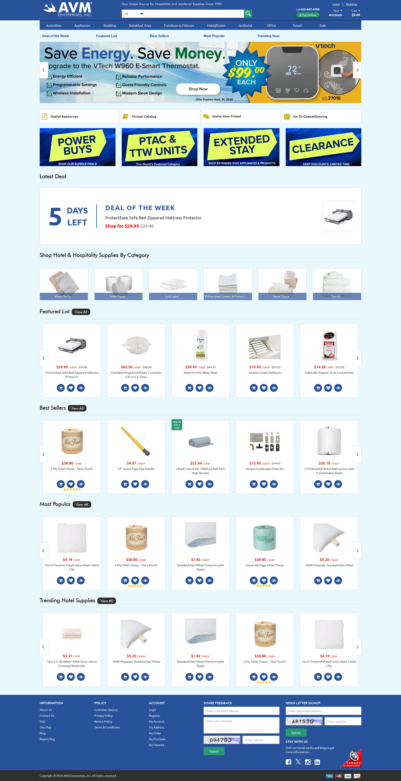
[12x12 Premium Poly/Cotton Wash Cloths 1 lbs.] (72, 537)
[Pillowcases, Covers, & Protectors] (228, 284)
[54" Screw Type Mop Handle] (136, 441)
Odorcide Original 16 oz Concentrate (329, 372)
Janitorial (245, 25)
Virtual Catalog (144, 116)
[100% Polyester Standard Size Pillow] (329, 537)
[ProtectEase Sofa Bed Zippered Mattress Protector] (338, 216)
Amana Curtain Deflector (265, 372)
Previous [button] (44, 70)
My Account (157, 721)
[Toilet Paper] (118, 284)
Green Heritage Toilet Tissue (265, 565)
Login (336, 4)
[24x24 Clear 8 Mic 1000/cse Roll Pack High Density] (200, 441)
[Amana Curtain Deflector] (264, 345)
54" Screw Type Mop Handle (136, 469)
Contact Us (47, 715)
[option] (200, 72)
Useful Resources (64, 116)
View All (81, 312)
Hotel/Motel (216, 25)
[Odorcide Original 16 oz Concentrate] (329, 345)
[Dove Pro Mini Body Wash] (200, 345)
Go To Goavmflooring (310, 116)
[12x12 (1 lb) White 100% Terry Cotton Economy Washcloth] (72, 633)
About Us (46, 710)
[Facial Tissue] (282, 284)
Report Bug (47, 739)
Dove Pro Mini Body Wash (200, 372)
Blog (43, 733)
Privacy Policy (103, 715)
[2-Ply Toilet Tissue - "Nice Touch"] (72, 441)
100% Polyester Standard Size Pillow (329, 565)
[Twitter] (298, 762)
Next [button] (357, 70)
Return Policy (103, 721)
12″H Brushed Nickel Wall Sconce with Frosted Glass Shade (329, 471)
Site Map (45, 727)
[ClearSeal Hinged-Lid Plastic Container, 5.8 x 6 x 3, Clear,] (136, 345)
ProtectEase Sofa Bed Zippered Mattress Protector (153, 217)
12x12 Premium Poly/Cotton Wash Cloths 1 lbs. (71, 567)
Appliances (82, 25)
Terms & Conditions (107, 727)
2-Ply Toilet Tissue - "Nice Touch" (71, 469)
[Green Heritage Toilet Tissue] (264, 537)
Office (271, 25)
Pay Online (309, 15)
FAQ (42, 721)
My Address (156, 727)
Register (351, 4)
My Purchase (157, 739)
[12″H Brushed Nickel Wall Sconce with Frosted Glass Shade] (329, 441)
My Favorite (156, 745)
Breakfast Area (140, 25)
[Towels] (337, 284)
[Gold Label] (173, 284)
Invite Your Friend (226, 116)
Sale (323, 25)
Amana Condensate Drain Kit (265, 469)
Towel (297, 25)
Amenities (53, 25)
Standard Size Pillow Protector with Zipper (200, 567)
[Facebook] (288, 762)
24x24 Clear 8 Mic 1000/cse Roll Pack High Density (200, 471)
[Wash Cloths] (64, 284)
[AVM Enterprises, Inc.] (71, 8)
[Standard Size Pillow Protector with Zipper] (200, 537)
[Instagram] (308, 762)
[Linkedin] (317, 762)
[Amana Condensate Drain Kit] (264, 441)
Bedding (110, 25)
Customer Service (106, 710)
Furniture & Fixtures (179, 25)
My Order (155, 733)
